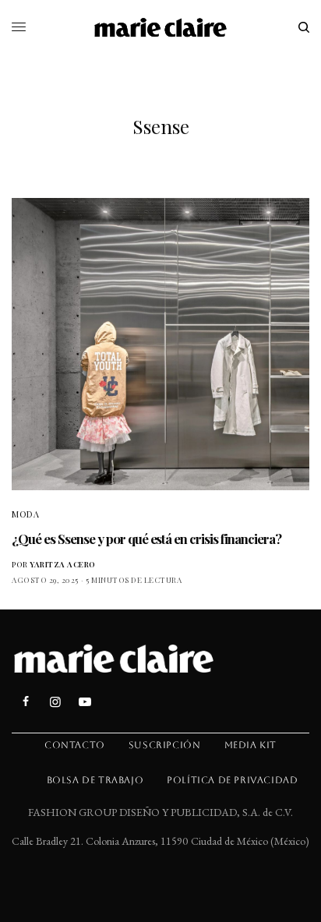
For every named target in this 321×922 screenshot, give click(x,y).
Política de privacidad (232, 780)
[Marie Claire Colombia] (161, 27)
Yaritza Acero (63, 564)
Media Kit (250, 745)
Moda (25, 514)
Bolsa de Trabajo (95, 780)
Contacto (74, 745)
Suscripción (165, 745)
